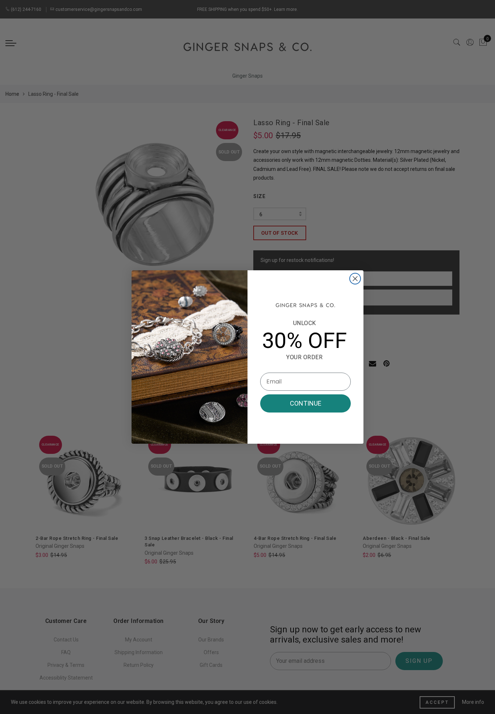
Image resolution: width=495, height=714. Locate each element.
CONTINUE (305, 403)
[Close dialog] (355, 278)
